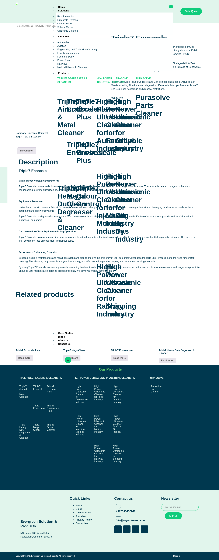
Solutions (63, 10)
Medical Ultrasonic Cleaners (72, 67)
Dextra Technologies (190, 556)
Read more (24, 358)
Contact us (64, 344)
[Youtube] (3, 198)
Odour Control (64, 23)
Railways (62, 64)
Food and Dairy (65, 56)
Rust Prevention (65, 16)
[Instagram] (3, 180)
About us (63, 340)
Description (26, 150)
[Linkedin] (3, 189)
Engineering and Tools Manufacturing (77, 49)
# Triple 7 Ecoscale (30, 136)
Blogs (61, 337)
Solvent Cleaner (65, 27)
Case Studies (65, 333)
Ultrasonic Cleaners (67, 30)
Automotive (63, 42)
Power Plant (63, 60)
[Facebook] (3, 171)
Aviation (61, 46)
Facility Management (68, 53)
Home (61, 7)
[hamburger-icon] (171, 6)
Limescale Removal (67, 20)
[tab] (26, 150)
